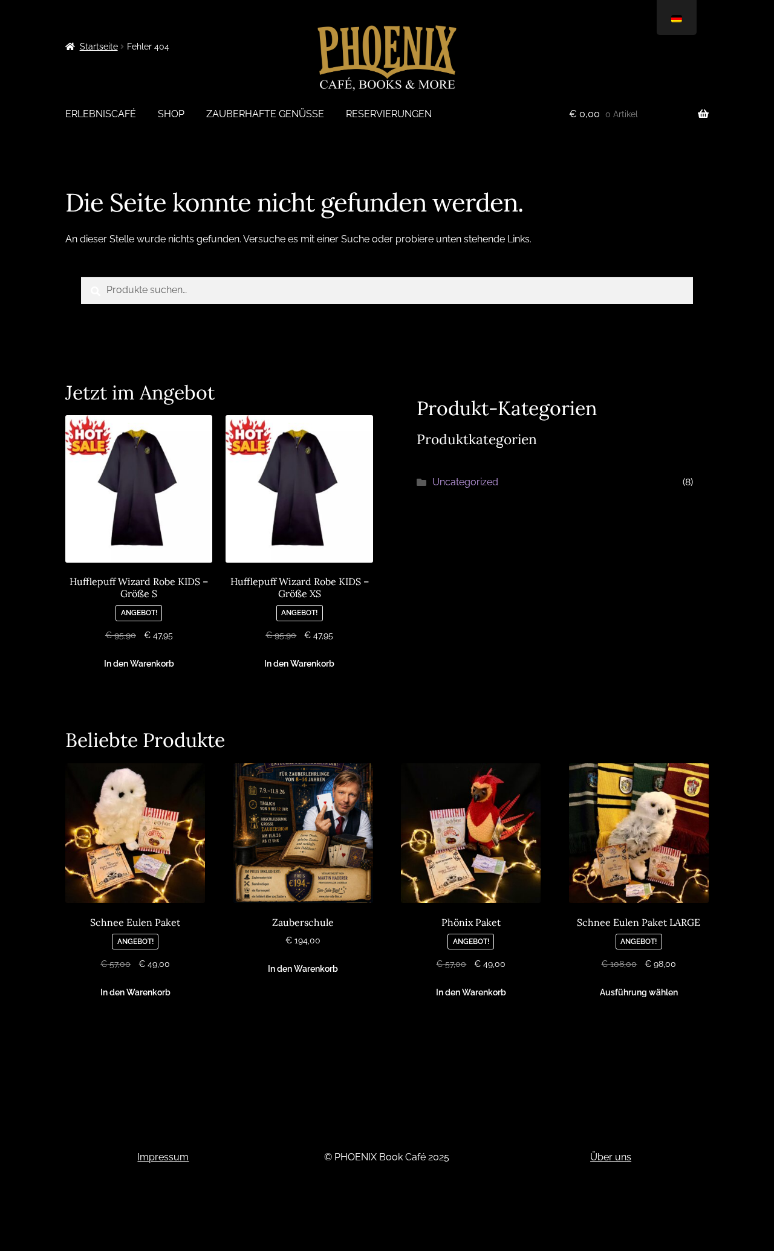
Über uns (610, 1157)
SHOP (171, 114)
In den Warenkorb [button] (139, 663)
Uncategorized (465, 482)
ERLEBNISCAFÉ (100, 114)
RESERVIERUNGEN (389, 114)
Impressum (163, 1157)
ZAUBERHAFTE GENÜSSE (265, 114)
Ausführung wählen (639, 992)
